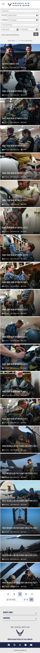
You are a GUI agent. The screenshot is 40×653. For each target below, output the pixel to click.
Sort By (4, 15)
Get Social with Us (20, 627)
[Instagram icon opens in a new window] (14, 645)
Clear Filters (11, 41)
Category (5, 20)
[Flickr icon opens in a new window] (25, 645)
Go (31, 599)
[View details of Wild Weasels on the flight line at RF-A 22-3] (20, 439)
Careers (6, 617)
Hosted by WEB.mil (20, 650)
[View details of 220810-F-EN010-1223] (20, 57)
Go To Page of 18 (17, 599)
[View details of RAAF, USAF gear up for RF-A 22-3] (20, 84)
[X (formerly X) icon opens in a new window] (20, 645)
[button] (3, 4)
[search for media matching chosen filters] (35, 34)
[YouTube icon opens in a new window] (31, 645)
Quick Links (8, 612)
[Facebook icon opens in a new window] (8, 645)
